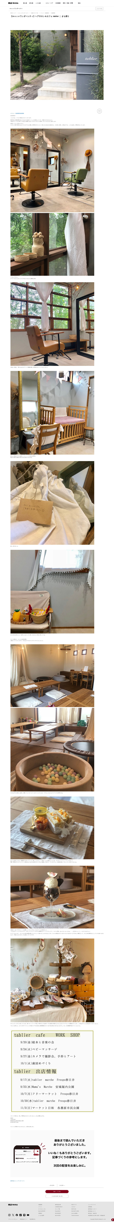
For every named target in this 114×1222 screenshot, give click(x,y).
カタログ (73, 1206)
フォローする (99, 8)
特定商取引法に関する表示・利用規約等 (96, 1215)
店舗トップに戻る (57, 1191)
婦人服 (25, 3)
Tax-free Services (75, 1215)
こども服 (38, 3)
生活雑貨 (58, 3)
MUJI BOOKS (58, 1213)
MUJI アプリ (74, 1204)
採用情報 (90, 1206)
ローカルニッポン (42, 1209)
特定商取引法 (32, 1219)
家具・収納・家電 (68, 3)
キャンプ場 (57, 1209)
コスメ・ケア (49, 3)
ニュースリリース (92, 1204)
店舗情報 (40, 1204)
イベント (40, 1206)
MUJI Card (74, 1209)
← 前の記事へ (52, 1185)
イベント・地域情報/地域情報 (17, 113)
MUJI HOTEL (58, 1215)
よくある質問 (41, 1215)
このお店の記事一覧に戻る (57, 1196)
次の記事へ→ (62, 1185)
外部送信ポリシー (23, 1219)
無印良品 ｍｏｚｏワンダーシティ (17, 1180)
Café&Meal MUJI (58, 1206)
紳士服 (31, 3)
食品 (79, 3)
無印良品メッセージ (92, 1209)
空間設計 (40, 1213)
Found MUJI (57, 1211)
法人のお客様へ (75, 1213)
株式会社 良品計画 (92, 1213)
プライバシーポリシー (13, 1219)
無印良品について (92, 1211)
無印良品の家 (58, 1204)
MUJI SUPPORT (41, 1211)
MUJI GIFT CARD (75, 1211)
